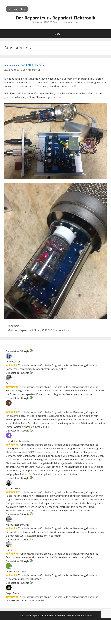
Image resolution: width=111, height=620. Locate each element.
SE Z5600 (46, 330)
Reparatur (25, 330)
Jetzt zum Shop (17, 9)
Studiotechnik (61, 330)
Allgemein (13, 325)
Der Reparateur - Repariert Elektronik (55, 18)
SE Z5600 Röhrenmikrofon (25, 64)
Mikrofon (13, 330)
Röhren (36, 330)
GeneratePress (84, 615)
